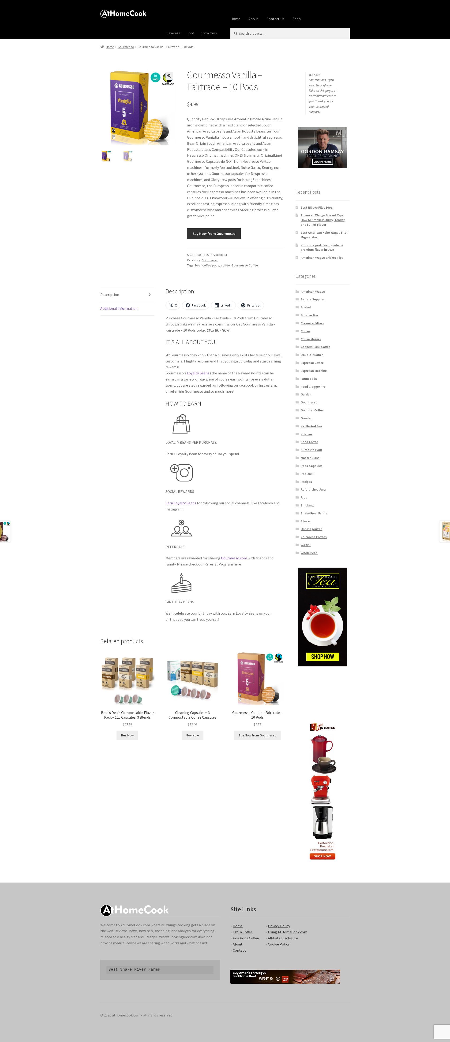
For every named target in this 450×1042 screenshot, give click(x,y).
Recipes (306, 482)
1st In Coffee (243, 932)
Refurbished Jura (313, 489)
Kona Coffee (309, 442)
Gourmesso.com (234, 558)
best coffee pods (207, 265)
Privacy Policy (279, 926)
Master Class (310, 458)
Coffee (305, 331)
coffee (225, 265)
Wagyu (306, 545)
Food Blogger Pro (313, 386)
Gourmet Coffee (312, 410)
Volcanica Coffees (314, 537)
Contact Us (275, 18)
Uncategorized (311, 529)
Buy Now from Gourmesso (214, 233)
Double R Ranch (312, 355)
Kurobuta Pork (311, 450)
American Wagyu (313, 291)
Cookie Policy (278, 944)
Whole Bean (309, 553)
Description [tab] (109, 294)
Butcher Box (309, 315)
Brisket (306, 307)
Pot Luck (307, 474)
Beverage (173, 33)
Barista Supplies (313, 299)
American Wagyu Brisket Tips (322, 257)
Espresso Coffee (312, 363)
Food (190, 33)
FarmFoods (309, 379)
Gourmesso (126, 47)
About (253, 18)
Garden (306, 394)
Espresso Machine (314, 371)
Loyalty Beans (198, 373)
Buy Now (127, 735)
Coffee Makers (311, 339)
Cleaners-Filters (312, 323)
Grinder (306, 418)
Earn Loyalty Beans (180, 503)
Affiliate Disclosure (283, 938)
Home (235, 18)
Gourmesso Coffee (244, 265)
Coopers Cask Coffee (315, 347)
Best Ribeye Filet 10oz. (317, 207)
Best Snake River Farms (134, 970)
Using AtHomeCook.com (287, 932)
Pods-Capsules (311, 466)
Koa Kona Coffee (246, 938)
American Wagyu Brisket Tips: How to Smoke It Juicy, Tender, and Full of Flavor (323, 220)
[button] (169, 76)
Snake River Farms (314, 513)
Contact (239, 950)
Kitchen (306, 434)
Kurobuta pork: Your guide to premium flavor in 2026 (322, 247)
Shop (296, 18)
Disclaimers (209, 33)
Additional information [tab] (119, 308)
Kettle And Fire (311, 426)
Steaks (306, 521)
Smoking (307, 505)
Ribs (304, 497)
